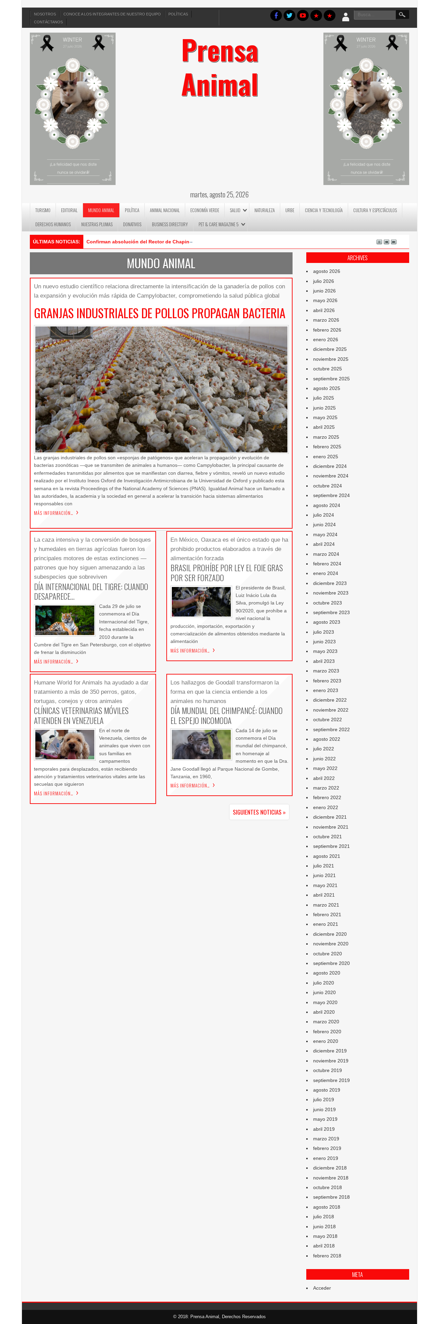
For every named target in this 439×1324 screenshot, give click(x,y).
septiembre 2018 (331, 1197)
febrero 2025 (327, 446)
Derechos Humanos (53, 224)
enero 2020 (325, 1041)
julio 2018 (323, 1216)
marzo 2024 (326, 554)
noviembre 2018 (330, 1178)
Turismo (42, 210)
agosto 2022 (326, 739)
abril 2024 (324, 544)
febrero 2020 (327, 1031)
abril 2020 (324, 1012)
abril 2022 (324, 778)
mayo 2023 (325, 651)
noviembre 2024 (330, 476)
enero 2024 (325, 573)
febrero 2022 (327, 797)
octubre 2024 (327, 485)
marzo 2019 (326, 1138)
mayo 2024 (325, 534)
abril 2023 (324, 661)
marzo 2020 (326, 1021)
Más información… (53, 512)
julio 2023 (323, 632)
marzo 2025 (326, 437)
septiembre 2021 (331, 846)
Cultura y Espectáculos (375, 210)
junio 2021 (324, 875)
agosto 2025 (326, 388)
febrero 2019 (327, 1148)
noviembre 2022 (330, 710)
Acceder (322, 1288)
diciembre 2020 (330, 934)
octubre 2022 (327, 719)
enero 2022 (325, 807)
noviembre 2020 (330, 943)
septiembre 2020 (331, 963)
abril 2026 (324, 310)
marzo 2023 (326, 670)
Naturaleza (264, 210)
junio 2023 (324, 641)
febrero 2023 (327, 680)
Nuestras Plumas (96, 224)
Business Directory (170, 224)
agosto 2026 (326, 271)
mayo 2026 (325, 300)
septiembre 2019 (331, 1080)
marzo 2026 (326, 320)
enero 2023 (325, 690)
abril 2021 (324, 895)
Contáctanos (48, 22)
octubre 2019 (327, 1070)
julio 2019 (323, 1099)
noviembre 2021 (330, 827)
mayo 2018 (325, 1236)
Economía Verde (204, 210)
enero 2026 (325, 339)
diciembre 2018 (330, 1168)
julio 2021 (323, 865)
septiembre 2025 (331, 378)
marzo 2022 (326, 788)
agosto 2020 (326, 973)
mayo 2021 (325, 885)
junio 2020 (324, 992)
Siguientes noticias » (259, 812)
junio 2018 (324, 1226)
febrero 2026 (327, 330)
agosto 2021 (326, 856)
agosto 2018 (326, 1207)
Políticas (178, 14)
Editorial (69, 210)
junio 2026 (324, 290)
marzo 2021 (326, 905)
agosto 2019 (326, 1090)
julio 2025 (323, 398)
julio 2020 (323, 983)
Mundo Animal (101, 210)
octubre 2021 (327, 836)
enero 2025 (325, 456)
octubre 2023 (327, 603)
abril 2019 (324, 1129)
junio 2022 (324, 758)
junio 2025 (324, 408)
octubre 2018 (327, 1187)
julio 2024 (323, 515)
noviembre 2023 (330, 593)
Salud (235, 210)
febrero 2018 (327, 1255)
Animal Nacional (165, 210)
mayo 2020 (325, 1002)
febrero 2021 (327, 914)
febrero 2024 (327, 563)
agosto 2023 (326, 622)
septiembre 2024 (331, 495)
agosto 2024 (326, 505)
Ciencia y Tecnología (324, 210)
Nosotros (45, 14)
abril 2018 (324, 1245)
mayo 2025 (325, 417)
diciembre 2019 (330, 1051)
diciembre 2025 (330, 349)
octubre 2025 (327, 368)
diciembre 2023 (330, 583)
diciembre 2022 (330, 700)
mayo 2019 (325, 1119)
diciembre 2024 (330, 466)
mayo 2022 (325, 768)
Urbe (289, 210)
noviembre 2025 (330, 359)
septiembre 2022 (331, 729)
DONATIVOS (132, 224)
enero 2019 (325, 1158)
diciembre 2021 (330, 817)
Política (132, 210)
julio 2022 (323, 748)
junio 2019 (324, 1109)
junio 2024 (324, 524)
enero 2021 (325, 924)
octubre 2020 (327, 953)
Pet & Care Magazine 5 (219, 224)
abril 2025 (324, 427)
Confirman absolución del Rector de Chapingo (140, 241)
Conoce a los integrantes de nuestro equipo (112, 14)
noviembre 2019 (330, 1060)
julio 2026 (323, 281)
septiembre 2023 (331, 612)
